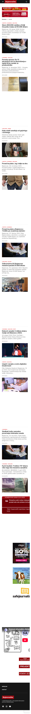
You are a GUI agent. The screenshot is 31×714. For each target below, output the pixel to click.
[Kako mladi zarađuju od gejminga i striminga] (15, 150)
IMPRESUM (4, 686)
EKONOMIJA (5, 57)
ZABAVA (9, 128)
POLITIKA (9, 261)
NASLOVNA (10, 57)
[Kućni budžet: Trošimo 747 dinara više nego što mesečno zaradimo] (15, 485)
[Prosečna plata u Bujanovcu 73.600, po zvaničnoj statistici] (15, 250)
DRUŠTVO (4, 161)
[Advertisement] (15, 107)
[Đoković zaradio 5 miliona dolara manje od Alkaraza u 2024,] (15, 350)
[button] (3, 2)
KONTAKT (4, 689)
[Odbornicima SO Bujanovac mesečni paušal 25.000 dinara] (15, 284)
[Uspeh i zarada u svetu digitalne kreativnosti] (15, 385)
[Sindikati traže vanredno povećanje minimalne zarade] (15, 452)
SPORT (14, 329)
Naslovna (4, 19)
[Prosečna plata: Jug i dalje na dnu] (15, 182)
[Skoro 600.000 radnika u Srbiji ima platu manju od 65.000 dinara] (15, 46)
